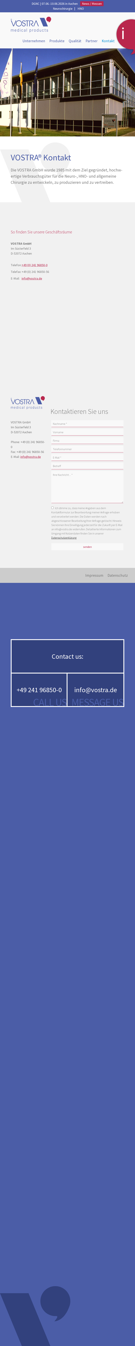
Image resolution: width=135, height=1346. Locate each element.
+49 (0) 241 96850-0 (34, 265)
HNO (81, 9)
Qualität (75, 41)
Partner (92, 41)
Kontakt (108, 41)
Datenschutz (118, 575)
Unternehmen (33, 41)
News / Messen (92, 4)
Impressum (94, 575)
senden (87, 547)
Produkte (57, 41)
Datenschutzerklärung (63, 537)
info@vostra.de (32, 278)
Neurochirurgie (62, 9)
